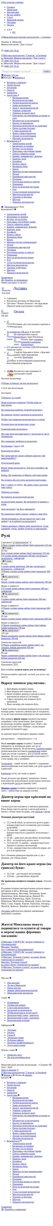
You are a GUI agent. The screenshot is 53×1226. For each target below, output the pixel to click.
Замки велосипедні (21, 105)
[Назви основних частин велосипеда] (19, 383)
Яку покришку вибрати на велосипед (19, 441)
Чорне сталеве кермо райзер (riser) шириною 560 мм (26, 582)
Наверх (28, 1075)
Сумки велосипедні (21, 131)
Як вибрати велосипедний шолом (17, 497)
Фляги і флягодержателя (24, 133)
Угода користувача (16, 1045)
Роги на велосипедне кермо (25, 187)
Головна (11, 7)
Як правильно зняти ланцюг (14, 514)
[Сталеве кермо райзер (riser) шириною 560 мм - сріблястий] (26, 591)
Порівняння (7, 277)
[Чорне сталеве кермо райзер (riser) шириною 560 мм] (26, 574)
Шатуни (16, 199)
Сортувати (6, 542)
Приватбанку (20, 337)
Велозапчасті (13, 141)
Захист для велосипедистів (25, 108)
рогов (47, 811)
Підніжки (17, 179)
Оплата (10, 25)
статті (18, 783)
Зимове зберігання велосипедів (22, 990)
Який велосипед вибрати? (13, 402)
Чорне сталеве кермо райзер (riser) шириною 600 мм (26, 619)
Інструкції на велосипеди (19, 1010)
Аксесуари (12, 95)
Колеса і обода (19, 164)
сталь (45, 526)
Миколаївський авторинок (20, 993)
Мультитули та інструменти (25, 120)
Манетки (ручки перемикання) (27, 171)
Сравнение (6, 1207)
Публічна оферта (15, 1040)
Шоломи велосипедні (22, 138)
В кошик (7, 548)
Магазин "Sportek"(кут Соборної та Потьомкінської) (17, 948)
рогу (25, 729)
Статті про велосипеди (18, 1007)
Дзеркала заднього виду (23, 113)
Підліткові (12, 87)
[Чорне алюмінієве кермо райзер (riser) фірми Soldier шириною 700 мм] (26, 628)
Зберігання (12, 9)
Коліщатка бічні (20, 166)
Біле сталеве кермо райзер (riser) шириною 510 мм (25, 553)
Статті (10, 17)
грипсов (39, 811)
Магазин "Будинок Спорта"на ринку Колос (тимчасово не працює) (20, 963)
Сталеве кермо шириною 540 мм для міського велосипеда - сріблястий (23, 567)
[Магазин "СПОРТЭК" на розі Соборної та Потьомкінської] (26, 944)
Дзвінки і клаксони (21, 110)
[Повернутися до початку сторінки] (12, 2)
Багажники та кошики (23, 146)
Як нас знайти (13, 15)
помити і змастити (38, 514)
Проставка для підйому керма (26, 151)
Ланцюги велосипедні (23, 202)
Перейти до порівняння (15, 280)
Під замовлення (11, 577)
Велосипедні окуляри (22, 100)
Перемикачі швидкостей (24, 176)
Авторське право (15, 1037)
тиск (16, 446)
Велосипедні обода (10, 451)
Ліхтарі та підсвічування (24, 136)
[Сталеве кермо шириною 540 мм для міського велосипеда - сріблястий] (26, 558)
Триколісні (12, 92)
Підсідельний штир (10, 463)
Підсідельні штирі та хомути (26, 182)
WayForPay (27, 357)
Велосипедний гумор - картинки (23, 1018)
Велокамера (7, 446)
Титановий (6, 763)
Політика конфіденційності (20, 1043)
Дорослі (10, 90)
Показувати (7, 664)
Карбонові (6, 773)
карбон (21, 528)
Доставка (11, 22)
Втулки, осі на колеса (22, 148)
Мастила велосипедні (22, 194)
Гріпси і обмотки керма (23, 154)
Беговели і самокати (16, 82)
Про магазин (13, 12)
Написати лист (14, 1055)
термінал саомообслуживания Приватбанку (32, 342)
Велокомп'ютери (20, 98)
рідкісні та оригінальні (36, 528)
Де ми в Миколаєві (16, 985)
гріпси (10, 485)
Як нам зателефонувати (18, 1057)
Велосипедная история (18, 1020)
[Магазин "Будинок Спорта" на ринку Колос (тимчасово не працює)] (26, 959)
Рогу (3, 485)
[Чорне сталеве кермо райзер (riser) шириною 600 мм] (26, 611)
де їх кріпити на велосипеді (22, 521)
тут (2, 883)
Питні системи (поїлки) (23, 128)
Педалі (15, 174)
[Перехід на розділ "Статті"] (11, 398)
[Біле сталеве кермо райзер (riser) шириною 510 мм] (26, 545)
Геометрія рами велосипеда (14, 429)
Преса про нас (14, 988)
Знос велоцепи (8, 509)
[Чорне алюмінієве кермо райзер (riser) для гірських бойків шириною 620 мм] (26, 647)
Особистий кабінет (16, 1005)
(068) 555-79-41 (11, 61)
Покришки (17, 184)
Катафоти (17, 161)
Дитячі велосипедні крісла (25, 103)
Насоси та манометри (22, 123)
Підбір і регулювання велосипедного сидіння (23, 419)
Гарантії (11, 1035)
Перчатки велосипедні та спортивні (29, 126)
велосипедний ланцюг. (12, 502)
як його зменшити (26, 509)
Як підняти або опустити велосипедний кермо (23, 480)
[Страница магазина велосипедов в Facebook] (23, 55)
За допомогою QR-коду (18, 332)
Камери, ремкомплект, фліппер (27, 156)
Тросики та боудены (22, 197)
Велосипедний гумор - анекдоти (23, 1015)
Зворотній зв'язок (15, 20)
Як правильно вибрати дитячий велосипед (21, 410)
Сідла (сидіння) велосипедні (26, 192)
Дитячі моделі (13, 85)
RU (14, 32)
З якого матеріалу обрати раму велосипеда (21, 526)
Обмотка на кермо (10, 492)
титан (14, 528)
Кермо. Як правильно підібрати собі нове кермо (24, 475)
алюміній (5, 528)
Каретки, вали (19, 159)
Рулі (14, 189)
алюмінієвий (34, 751)
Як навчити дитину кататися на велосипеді (22, 414)
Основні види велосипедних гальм (18, 424)
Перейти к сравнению (15, 1209)
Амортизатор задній (22, 143)
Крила (15, 169)
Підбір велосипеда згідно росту (22, 1013)
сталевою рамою (44, 748)
